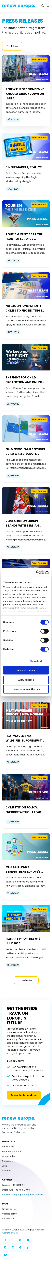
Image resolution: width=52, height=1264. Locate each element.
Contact (6, 1170)
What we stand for (11, 1151)
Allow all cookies (26, 670)
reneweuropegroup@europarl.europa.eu (22, 1194)
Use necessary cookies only (26, 689)
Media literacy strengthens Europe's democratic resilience (24, 869)
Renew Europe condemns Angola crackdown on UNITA (25, 93)
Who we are (8, 1146)
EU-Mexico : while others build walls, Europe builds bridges (25, 451)
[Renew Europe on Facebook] (13, 1240)
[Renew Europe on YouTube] (28, 1240)
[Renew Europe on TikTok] (28, 1247)
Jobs (4, 1165)
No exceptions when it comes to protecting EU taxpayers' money (25, 308)
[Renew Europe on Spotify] (20, 1247)
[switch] (44, 631)
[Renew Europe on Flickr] (5, 1247)
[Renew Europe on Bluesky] (5, 1255)
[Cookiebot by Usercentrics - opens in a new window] (37, 572)
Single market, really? (24, 167)
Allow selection (26, 680)
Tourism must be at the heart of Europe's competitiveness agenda (25, 236)
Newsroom (7, 1161)
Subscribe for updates (24, 1095)
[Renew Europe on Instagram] (13, 1247)
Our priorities (8, 1156)
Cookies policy (9, 1213)
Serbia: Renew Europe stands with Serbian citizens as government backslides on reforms (25, 523)
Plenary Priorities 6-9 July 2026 (23, 941)
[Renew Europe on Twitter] (5, 1240)
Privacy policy (9, 1209)
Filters (14, 46)
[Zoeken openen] (43, 6)
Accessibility (8, 1218)
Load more (26, 980)
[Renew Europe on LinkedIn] (20, 1240)
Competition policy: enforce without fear (23, 809)
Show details (36, 661)
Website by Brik (10, 1232)
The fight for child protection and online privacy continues (24, 379)
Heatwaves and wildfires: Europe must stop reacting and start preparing (26, 738)
